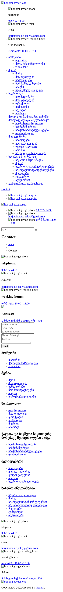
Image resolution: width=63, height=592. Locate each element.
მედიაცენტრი (17, 136)
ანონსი (20, 149)
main (11, 244)
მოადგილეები (24, 76)
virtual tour (21, 66)
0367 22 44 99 (16, 20)
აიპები (19, 86)
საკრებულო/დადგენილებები (34, 169)
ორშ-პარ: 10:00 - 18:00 (22, 50)
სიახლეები (22, 140)
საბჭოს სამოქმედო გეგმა (32, 130)
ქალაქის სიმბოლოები (30, 63)
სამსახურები (23, 80)
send (5, 346)
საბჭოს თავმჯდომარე (29, 123)
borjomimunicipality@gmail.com (26, 35)
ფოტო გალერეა (26, 146)
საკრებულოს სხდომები (30, 153)
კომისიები (22, 106)
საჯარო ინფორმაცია (22, 156)
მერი (18, 73)
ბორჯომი (14, 57)
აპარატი (20, 113)
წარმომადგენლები (28, 83)
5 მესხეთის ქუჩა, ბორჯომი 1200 (21, 320)
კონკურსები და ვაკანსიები (25, 183)
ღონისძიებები (24, 133)
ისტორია (21, 60)
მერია (12, 70)
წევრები (20, 110)
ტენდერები (22, 176)
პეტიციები (22, 173)
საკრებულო (16, 93)
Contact (5, 189)
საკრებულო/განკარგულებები (34, 166)
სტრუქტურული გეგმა (29, 90)
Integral (40, 587)
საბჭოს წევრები (25, 126)
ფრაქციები (22, 103)
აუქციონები (22, 179)
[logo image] (13, 204)
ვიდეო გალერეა (26, 143)
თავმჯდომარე (24, 96)
